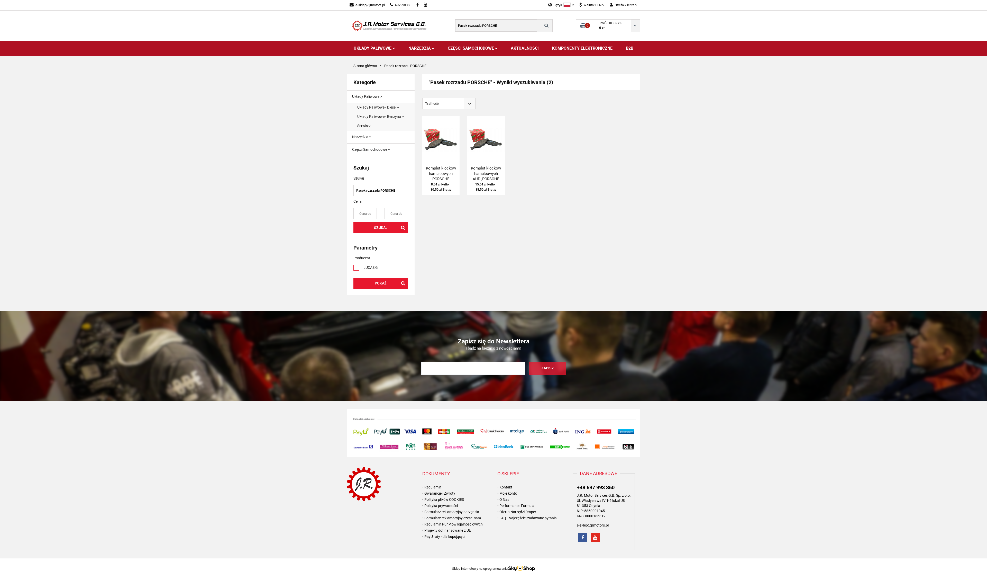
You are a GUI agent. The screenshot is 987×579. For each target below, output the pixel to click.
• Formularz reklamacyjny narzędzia (450, 512)
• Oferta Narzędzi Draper (516, 512)
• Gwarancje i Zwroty (438, 493)
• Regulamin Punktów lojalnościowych (452, 524)
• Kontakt (504, 487)
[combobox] (449, 103)
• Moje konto (507, 493)
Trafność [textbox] (432, 103)
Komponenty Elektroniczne (582, 48)
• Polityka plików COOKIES (443, 499)
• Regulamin (431, 487)
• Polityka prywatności (440, 506)
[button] (436, 473)
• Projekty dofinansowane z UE (446, 530)
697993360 (403, 5)
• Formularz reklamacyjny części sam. (452, 518)
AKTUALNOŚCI (525, 48)
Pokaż (381, 283)
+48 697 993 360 (596, 487)
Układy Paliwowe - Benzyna (379, 116)
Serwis (363, 126)
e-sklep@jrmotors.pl (370, 5)
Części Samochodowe (471, 48)
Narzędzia (420, 48)
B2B (629, 48)
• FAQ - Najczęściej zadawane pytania (527, 518)
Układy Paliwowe (373, 48)
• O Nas (503, 499)
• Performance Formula (515, 506)
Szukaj (381, 228)
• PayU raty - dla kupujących (444, 537)
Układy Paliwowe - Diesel (377, 107)
